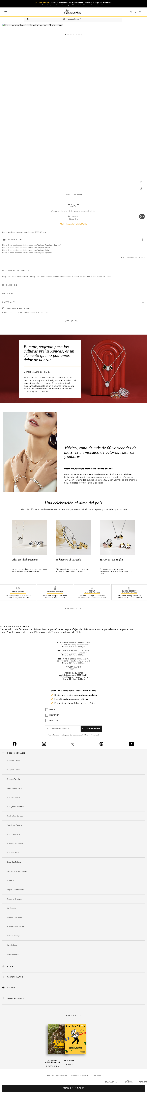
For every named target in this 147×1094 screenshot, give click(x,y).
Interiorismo (12, 945)
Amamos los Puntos (15, 843)
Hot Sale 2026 (13, 853)
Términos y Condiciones (56, 1075)
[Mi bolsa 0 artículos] (140, 12)
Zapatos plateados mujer (20, 632)
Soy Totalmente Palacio (17, 871)
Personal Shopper (14, 899)
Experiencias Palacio (15, 890)
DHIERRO (11, 880)
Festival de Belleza (15, 816)
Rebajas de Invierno (15, 807)
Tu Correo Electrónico (58, 728)
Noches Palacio (13, 779)
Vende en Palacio (14, 825)
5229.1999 (74, 669)
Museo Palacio (13, 954)
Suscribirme (91, 729)
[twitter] (73, 744)
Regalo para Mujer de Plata (66, 632)
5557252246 (63, 677)
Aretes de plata (64, 629)
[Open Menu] (6, 12)
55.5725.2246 (62, 645)
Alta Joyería (78, 195)
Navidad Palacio (14, 797)
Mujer (53, 710)
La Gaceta (11, 908)
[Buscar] (29, 19)
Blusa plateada (42, 632)
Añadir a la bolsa (73, 1088)
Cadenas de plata (28, 629)
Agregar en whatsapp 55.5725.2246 (73, 653)
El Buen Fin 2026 (14, 788)
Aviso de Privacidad (79, 1075)
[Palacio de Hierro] (73, 11)
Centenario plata (9, 629)
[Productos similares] (140, 187)
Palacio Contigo (13, 936)
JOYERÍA (67, 195)
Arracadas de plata (99, 629)
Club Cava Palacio (14, 834)
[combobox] (70, 19)
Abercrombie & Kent (15, 926)
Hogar (53, 721)
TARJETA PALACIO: (73, 667)
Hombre (54, 715)
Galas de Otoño (13, 760)
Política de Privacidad (90, 735)
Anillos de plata (47, 629)
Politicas (97, 1075)
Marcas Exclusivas (14, 917)
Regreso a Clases (14, 770)
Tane (73, 206)
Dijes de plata (80, 629)
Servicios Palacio (14, 862)
